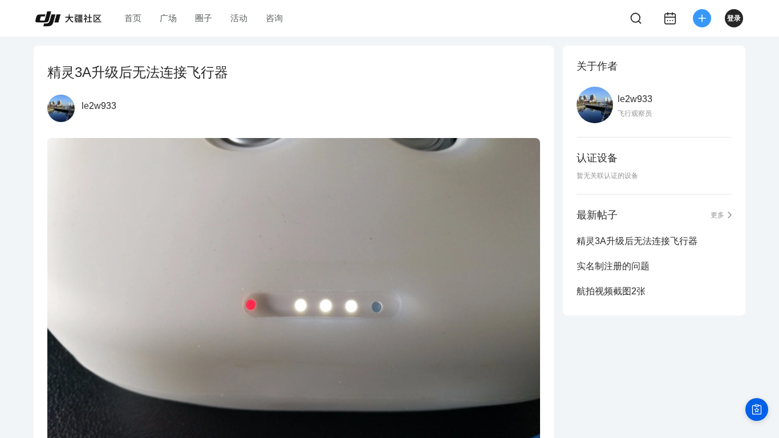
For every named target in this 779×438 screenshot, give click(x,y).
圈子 (203, 18)
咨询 (274, 18)
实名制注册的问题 (613, 266)
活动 (239, 18)
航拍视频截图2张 (611, 291)
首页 (132, 18)
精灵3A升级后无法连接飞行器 (637, 241)
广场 (168, 18)
